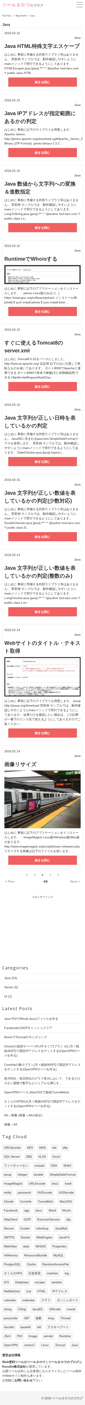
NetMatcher (12, 1291)
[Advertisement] (42, 929)
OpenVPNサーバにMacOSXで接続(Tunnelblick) (36, 1092)
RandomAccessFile (55, 1264)
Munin (66, 1210)
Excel (56, 1156)
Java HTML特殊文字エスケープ (42, 46)
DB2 (29, 1156)
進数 (39, 1318)
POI (19, 1336)
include (39, 1165)
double (38, 1174)
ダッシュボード (67, 1300)
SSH (54, 1165)
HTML (41, 1291)
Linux (45, 1345)
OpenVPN (11, 1345)
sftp (65, 1147)
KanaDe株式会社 (14, 1366)
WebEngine (44, 1237)
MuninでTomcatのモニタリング (25, 1037)
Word (52, 1210)
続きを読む (42, 82)
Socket (25, 1237)
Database (22, 1282)
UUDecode (66, 1192)
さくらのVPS (13, 1273)
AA (39, 1327)
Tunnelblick (45, 1201)
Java (74, 1345)
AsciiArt (9, 1327)
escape (40, 1282)
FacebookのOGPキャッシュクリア (28, 1028)
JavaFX (64, 1237)
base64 (25, 1327)
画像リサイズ (20, 764)
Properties (59, 1246)
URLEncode (37, 1183)
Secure (9, 1228)
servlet (48, 1336)
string (8, 1309)
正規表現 (34, 1273)
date (26, 1246)
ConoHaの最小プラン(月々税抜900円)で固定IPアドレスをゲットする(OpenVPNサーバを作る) (42, 1067)
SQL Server (12, 1156)
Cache (31, 1264)
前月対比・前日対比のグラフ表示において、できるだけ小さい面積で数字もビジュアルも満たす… (42, 1081)
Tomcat (60, 1345)
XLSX (42, 1156)
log (67, 1273)
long (51, 1318)
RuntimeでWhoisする (31, 259)
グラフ (45, 1300)
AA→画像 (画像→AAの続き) (23, 1115)
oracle (71, 1309)
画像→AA (10, 1124)
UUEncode (44, 1192)
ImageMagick (13, 1183)
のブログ (23, 5)
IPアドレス (59, 1291)
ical (28, 1291)
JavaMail (61, 1228)
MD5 (42, 1147)
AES (30, 1147)
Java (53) (10, 978)
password (24, 1192)
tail (54, 1147)
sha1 (55, 1183)
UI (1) (8, 996)
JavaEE (37, 1309)
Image (33, 1336)
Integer (22, 1174)
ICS (6, 1282)
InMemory (11, 1255)
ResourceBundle (35, 1255)
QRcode (55, 1309)
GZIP (27, 1219)
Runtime (65, 1336)
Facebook (11, 1210)
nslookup (42, 1228)
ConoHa (25, 1201)
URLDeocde (12, 1147)
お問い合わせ (23, 1380)
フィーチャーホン (16, 1165)
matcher (52, 1273)
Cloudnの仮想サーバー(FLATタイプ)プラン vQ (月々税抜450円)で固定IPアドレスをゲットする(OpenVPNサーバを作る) (42, 1051)
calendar (10, 1300)
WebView (10, 1246)
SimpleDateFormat (63, 1174)
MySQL (58, 1255)
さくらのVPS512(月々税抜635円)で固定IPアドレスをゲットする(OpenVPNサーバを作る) (42, 1104)
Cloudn (9, 1201)
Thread (65, 1318)
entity (7, 1192)
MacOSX (66, 1201)
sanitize (56, 1282)
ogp (26, 1210)
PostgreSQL (12, 1264)
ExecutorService (48, 1219)
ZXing (22, 1309)
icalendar (28, 1300)
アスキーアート (58, 1327)
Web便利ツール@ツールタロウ (23, 1362)
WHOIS (41, 1246)
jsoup (7, 1174)
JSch (7, 1336)
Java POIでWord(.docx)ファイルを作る (31, 1018)
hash (68, 1183)
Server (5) (11, 987)
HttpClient (10, 1219)
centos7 (29, 1345)
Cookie (25, 1228)
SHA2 (67, 1165)
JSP (26, 1318)
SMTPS (9, 1237)
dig (68, 1219)
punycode (10, 1318)
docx (39, 1210)
